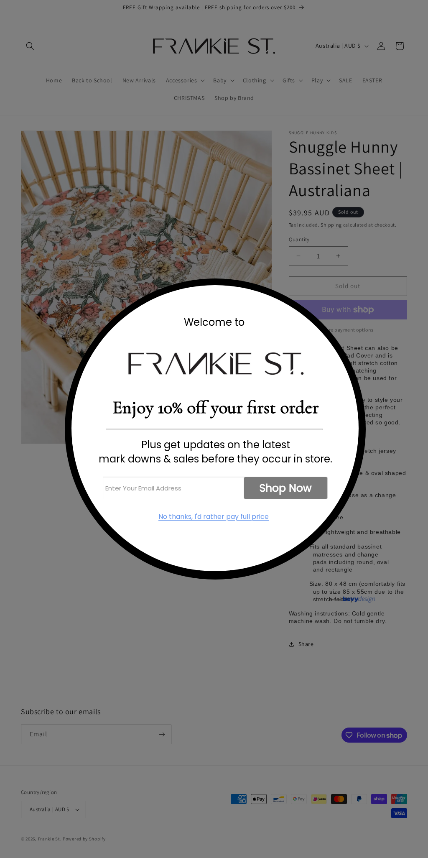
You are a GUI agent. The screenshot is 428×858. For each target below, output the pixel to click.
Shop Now (286, 488)
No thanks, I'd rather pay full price (213, 516)
